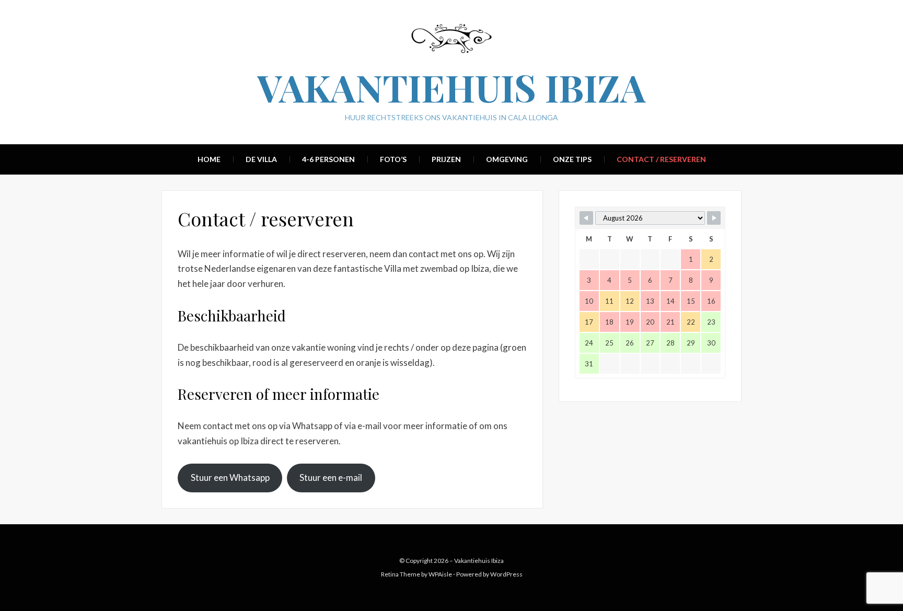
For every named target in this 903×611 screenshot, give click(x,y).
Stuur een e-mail (330, 477)
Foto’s (393, 159)
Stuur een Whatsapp (230, 477)
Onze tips (572, 159)
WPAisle (440, 574)
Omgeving (507, 159)
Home (209, 159)
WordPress (506, 574)
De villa (261, 159)
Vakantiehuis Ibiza (451, 87)
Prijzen (446, 159)
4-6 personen (328, 159)
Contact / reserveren (661, 159)
